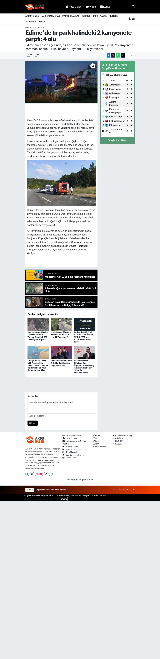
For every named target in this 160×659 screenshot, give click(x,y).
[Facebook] (27, 474)
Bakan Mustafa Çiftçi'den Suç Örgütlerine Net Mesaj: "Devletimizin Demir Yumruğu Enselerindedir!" (84, 367)
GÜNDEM (113, 16)
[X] (32, 474)
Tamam (63, 499)
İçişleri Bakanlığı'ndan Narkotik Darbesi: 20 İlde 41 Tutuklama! (61, 334)
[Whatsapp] (50, 474)
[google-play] (86, 479)
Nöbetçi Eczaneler (73, 435)
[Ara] (133, 6)
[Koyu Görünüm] (130, 18)
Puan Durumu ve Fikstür (76, 449)
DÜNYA (41, 21)
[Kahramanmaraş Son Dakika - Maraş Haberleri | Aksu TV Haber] (34, 6)
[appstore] (73, 479)
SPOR (95, 16)
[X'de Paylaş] (113, 55)
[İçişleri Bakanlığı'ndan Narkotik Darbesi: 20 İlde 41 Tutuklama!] (61, 324)
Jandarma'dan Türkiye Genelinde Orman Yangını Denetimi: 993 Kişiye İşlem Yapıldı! (38, 336)
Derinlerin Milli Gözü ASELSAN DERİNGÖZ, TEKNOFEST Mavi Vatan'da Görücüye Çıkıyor (84, 337)
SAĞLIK (118, 444)
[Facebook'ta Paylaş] (108, 55)
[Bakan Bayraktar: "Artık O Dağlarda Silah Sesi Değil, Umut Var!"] (61, 352)
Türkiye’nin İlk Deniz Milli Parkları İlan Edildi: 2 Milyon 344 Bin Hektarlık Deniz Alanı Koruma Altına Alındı (38, 365)
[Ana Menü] (133, 18)
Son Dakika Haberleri (75, 455)
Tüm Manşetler (72, 452)
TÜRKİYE (86, 16)
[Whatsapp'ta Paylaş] (118, 55)
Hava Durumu (71, 438)
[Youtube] (41, 474)
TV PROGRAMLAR (71, 16)
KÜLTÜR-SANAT (99, 446)
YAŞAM (103, 16)
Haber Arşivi (71, 458)
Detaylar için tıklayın (117, 140)
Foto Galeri (75, 6)
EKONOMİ (119, 441)
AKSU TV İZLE (32, 16)
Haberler (29, 27)
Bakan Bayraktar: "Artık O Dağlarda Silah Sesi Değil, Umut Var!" (61, 363)
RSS (31, 490)
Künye (106, 6)
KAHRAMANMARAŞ (50, 16)
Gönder (32, 423)
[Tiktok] (46, 474)
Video (92, 6)
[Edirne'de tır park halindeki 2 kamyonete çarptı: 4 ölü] (61, 82)
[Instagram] (37, 474)
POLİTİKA (31, 21)
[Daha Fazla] (123, 55)
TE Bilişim (130, 490)
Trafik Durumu (72, 446)
